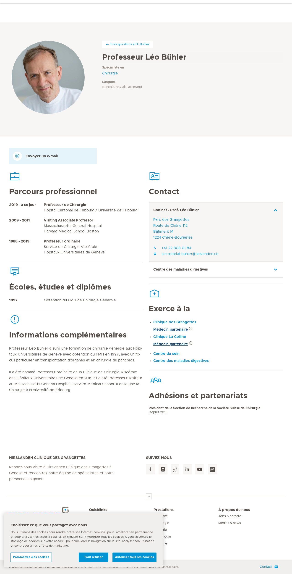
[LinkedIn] (187, 469)
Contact (266, 567)
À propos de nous (234, 510)
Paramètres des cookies (31, 557)
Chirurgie (110, 73)
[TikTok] (175, 469)
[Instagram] (163, 469)
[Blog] (212, 469)
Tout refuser (93, 557)
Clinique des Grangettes (174, 322)
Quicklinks (98, 510)
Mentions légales (168, 567)
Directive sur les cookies (138, 567)
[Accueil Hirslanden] (49, 512)
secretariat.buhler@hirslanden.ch (190, 254)
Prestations (164, 510)
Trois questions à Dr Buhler (129, 44)
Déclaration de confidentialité (99, 567)
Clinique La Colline (169, 337)
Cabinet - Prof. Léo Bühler (176, 210)
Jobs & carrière (229, 516)
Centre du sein (166, 353)
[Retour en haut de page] (148, 496)
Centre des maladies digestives (180, 269)
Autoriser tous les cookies (134, 557)
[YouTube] (199, 469)
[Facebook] (150, 469)
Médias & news (229, 523)
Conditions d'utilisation (62, 567)
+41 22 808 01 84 (176, 248)
